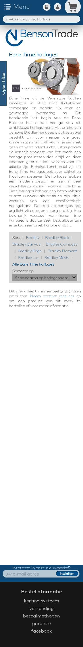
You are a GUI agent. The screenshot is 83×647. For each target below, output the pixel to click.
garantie (41, 623)
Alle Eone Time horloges (33, 264)
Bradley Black (57, 237)
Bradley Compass (61, 244)
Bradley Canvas (26, 244)
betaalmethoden (41, 616)
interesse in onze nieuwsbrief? (41, 568)
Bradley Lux (28, 257)
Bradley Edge (30, 250)
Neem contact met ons (52, 296)
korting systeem (41, 600)
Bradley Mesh (56, 257)
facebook (41, 631)
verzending (41, 608)
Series (17, 237)
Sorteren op (22, 270)
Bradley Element (62, 250)
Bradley (32, 237)
